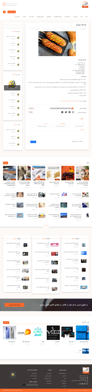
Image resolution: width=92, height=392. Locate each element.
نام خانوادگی (63, 123)
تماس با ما (17, 16)
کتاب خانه (31, 16)
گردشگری (49, 16)
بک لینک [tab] (6, 322)
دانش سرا (75, 16)
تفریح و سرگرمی (40, 16)
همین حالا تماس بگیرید (14, 305)
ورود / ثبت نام (12, 12)
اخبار (81, 16)
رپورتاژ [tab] (5, 163)
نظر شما (82, 129)
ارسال (24, 384)
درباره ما (24, 16)
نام (83, 123)
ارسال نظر (33, 142)
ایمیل (46, 123)
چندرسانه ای (67, 16)
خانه (86, 16)
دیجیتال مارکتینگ (58, 16)
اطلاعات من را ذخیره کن (77, 141)
